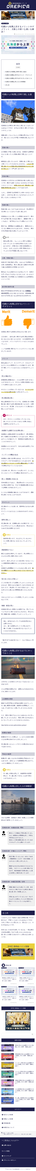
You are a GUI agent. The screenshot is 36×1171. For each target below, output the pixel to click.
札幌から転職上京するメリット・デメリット (18, 75)
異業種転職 (7, 1123)
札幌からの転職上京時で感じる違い (16, 72)
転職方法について (9, 1127)
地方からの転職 (5, 23)
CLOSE (18, 67)
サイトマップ (7, 1156)
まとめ (7, 85)
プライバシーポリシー (10, 1160)
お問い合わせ (7, 1145)
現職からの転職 (8, 1119)
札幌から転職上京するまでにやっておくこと (18, 78)
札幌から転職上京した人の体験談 (15, 82)
